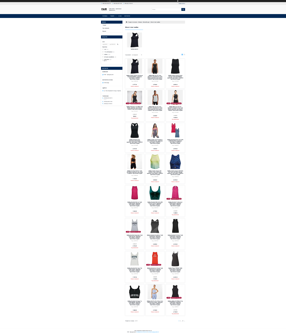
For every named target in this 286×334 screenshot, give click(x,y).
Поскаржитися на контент (141, 332)
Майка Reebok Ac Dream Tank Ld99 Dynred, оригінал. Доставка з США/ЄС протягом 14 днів (155, 270)
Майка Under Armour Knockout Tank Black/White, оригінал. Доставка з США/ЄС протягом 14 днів (135, 77)
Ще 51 (105, 60)
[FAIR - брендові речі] (104, 12)
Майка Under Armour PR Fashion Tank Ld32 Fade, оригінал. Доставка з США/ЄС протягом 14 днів (155, 172)
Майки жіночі (134, 49)
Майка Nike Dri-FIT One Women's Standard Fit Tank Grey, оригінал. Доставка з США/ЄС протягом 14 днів (155, 108)
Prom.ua (150, 330)
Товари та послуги (132, 22)
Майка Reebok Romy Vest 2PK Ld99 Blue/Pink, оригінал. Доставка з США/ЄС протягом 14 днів (175, 141)
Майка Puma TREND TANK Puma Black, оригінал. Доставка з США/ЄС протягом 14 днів (175, 270)
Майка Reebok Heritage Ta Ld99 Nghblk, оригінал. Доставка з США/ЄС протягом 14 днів (135, 303)
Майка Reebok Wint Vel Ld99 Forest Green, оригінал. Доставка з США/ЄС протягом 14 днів (155, 204)
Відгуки (104, 31)
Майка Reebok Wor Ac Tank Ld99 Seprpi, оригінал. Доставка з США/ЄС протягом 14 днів (135, 204)
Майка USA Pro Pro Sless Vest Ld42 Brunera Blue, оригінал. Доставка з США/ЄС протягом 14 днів (155, 303)
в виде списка (184, 55)
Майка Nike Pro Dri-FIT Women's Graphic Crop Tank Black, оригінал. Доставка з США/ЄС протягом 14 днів (175, 108)
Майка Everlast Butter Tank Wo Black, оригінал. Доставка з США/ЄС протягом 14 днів (135, 172)
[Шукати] (183, 9)
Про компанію (105, 28)
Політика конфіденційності (153, 332)
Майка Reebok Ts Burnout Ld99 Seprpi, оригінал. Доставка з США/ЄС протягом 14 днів (175, 204)
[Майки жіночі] (134, 39)
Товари (112, 16)
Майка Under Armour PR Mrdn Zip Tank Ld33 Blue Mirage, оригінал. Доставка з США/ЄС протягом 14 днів (175, 172)
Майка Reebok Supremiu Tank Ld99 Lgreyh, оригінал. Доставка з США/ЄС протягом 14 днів (135, 237)
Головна (104, 16)
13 (182, 320)
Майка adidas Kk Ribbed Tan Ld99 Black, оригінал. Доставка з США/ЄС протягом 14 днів (175, 303)
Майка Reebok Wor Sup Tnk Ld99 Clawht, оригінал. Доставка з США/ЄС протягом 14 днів (134, 270)
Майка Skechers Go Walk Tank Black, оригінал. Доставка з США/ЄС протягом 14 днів (135, 108)
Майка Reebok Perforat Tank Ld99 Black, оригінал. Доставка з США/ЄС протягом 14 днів (175, 237)
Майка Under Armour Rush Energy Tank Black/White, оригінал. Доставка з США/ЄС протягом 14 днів (175, 77)
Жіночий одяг (146, 22)
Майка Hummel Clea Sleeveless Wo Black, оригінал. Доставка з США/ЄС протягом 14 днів (135, 141)
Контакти (127, 16)
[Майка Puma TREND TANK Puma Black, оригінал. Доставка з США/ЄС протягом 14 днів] (175, 258)
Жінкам (140, 22)
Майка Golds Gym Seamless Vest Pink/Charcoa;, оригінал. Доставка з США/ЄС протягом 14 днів (155, 141)
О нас (120, 16)
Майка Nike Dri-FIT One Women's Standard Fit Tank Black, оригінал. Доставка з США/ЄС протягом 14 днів (155, 77)
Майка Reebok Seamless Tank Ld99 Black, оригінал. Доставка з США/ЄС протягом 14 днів (155, 237)
